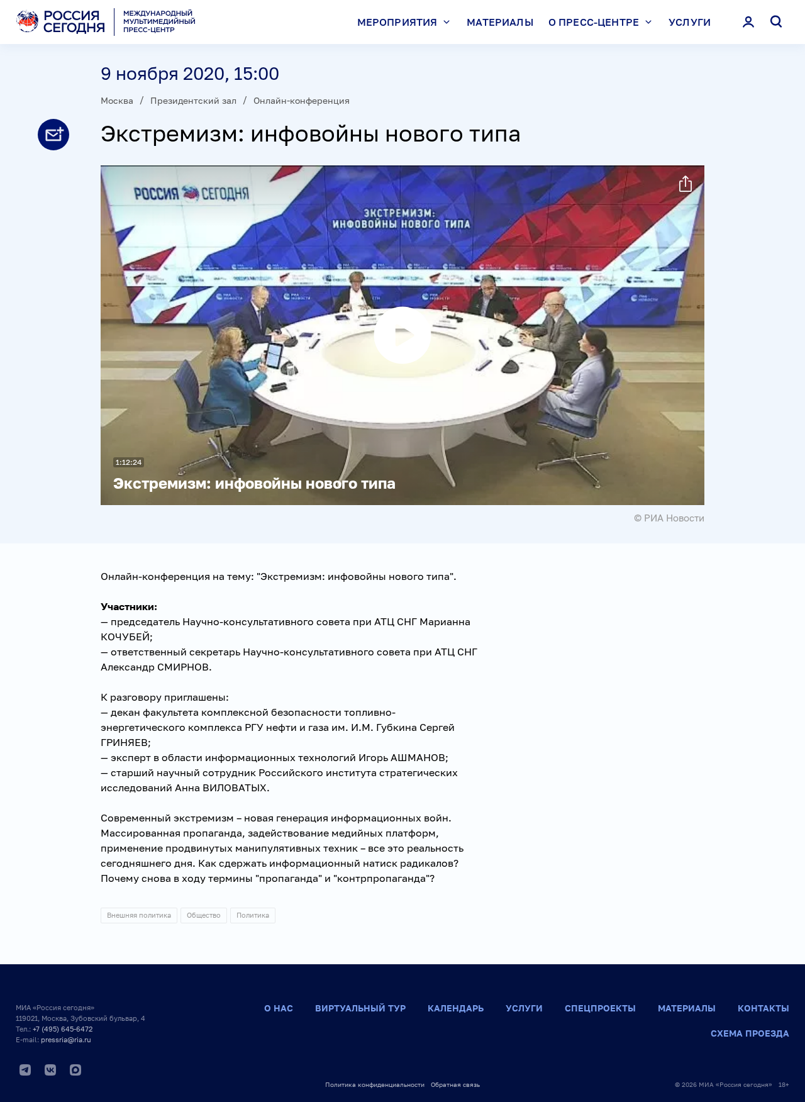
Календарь (456, 1008)
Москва (117, 100)
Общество (204, 915)
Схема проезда (750, 1033)
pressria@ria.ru (66, 1039)
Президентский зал (193, 100)
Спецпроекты (600, 1008)
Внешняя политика (139, 915)
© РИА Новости (669, 517)
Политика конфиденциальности (375, 1084)
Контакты (763, 1008)
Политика (252, 915)
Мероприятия (397, 22)
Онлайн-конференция (301, 100)
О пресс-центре (593, 22)
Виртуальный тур (360, 1008)
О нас (278, 1008)
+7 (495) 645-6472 (62, 1029)
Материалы (500, 22)
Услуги (690, 22)
